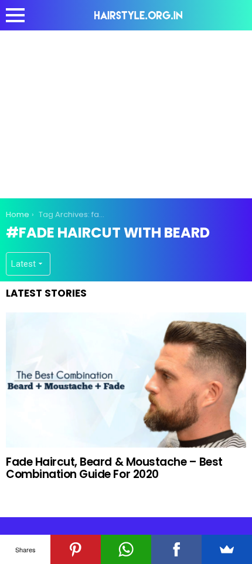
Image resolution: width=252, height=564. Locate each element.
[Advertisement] (126, 112)
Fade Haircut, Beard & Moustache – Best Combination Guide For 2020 (114, 468)
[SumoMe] (227, 549)
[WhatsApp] (126, 549)
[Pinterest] (75, 549)
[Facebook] (176, 549)
